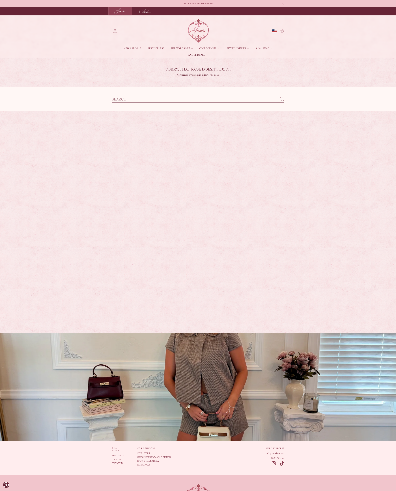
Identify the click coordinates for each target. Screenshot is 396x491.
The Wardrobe (181, 48)
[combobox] (198, 99)
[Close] (283, 3)
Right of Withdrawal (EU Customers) (154, 457)
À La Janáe (262, 48)
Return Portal (143, 453)
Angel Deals (197, 54)
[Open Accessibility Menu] (6, 485)
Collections (208, 48)
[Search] (282, 99)
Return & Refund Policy (148, 461)
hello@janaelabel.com (275, 453)
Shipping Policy (143, 464)
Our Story (116, 459)
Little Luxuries (236, 48)
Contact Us (117, 463)
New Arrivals (118, 455)
